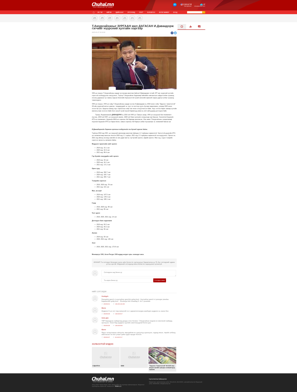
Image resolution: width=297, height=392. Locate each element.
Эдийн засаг (119, 12)
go (203, 12)
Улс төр (100, 12)
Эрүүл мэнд (131, 12)
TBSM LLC (118, 386)
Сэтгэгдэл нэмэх (159, 280)
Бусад (175, 12)
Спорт (141, 12)
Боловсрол (151, 12)
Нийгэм (109, 12)
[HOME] (93, 12)
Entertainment (164, 12)
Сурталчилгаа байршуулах (158, 379)
